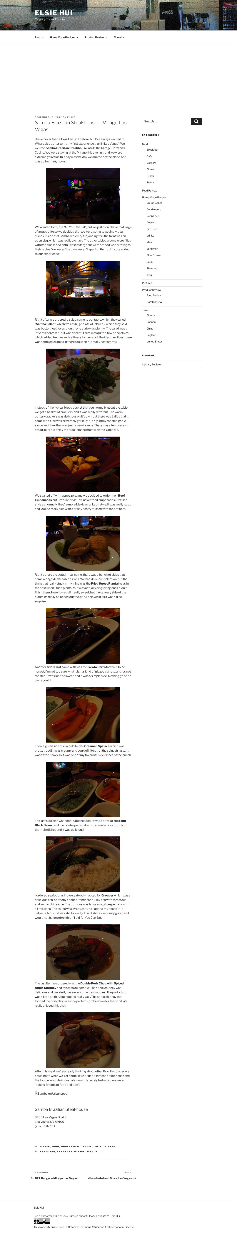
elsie (71, 117)
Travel (118, 37)
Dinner (45, 1146)
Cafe (149, 156)
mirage (79, 1151)
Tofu (149, 275)
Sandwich (152, 248)
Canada (151, 321)
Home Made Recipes (62, 37)
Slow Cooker (153, 255)
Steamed (151, 268)
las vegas (65, 1151)
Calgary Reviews (152, 364)
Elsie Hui (54, 13)
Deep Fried (152, 215)
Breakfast (152, 149)
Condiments (153, 209)
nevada (92, 1151)
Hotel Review (154, 301)
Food (37, 37)
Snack (150, 182)
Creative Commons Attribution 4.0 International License (101, 1227)
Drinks (150, 235)
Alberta (150, 315)
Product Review (94, 37)
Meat (149, 242)
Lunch (150, 175)
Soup (149, 261)
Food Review (70, 1146)
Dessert (151, 162)
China (149, 328)
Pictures (147, 282)
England (151, 335)
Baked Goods (154, 202)
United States (104, 1146)
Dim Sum (151, 229)
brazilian (47, 1151)
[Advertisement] (118, 72)
